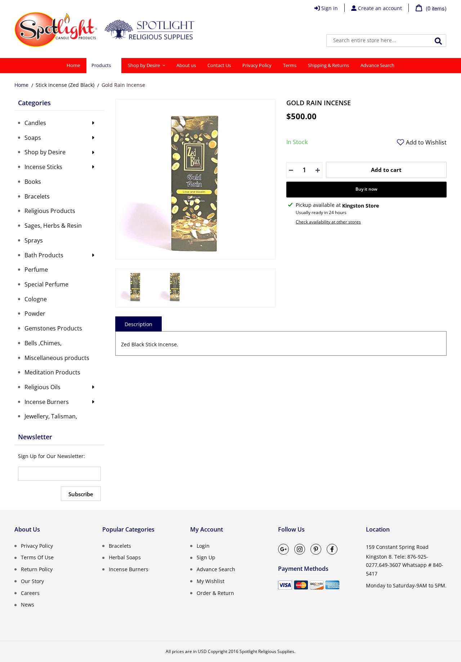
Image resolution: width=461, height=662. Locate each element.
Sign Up (206, 557)
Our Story (32, 581)
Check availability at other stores (328, 222)
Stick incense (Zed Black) (65, 84)
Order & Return (215, 592)
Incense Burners (128, 569)
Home (21, 84)
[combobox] (386, 40)
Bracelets (120, 545)
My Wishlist (210, 581)
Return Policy (37, 569)
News (27, 604)
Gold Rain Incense (123, 84)
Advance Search (216, 569)
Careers (30, 592)
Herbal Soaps (125, 557)
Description (138, 324)
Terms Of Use (37, 557)
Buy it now (366, 189)
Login (203, 545)
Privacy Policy (37, 545)
